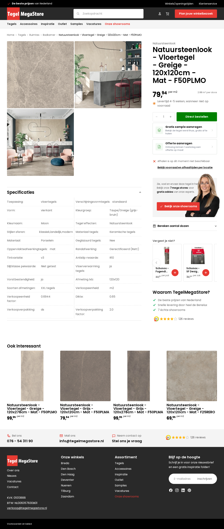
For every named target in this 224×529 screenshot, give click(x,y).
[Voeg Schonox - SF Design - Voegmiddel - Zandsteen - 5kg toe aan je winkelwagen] (205, 272)
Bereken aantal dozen (173, 226)
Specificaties (20, 192)
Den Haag (67, 474)
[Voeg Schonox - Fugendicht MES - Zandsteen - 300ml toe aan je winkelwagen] (175, 272)
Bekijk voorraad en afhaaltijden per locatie (185, 167)
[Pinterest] (189, 490)
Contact (13, 487)
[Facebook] (171, 490)
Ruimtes (34, 35)
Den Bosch (68, 469)
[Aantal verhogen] (170, 117)
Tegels (22, 35)
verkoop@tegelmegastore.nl (27, 508)
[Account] (160, 14)
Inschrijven (204, 479)
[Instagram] (177, 490)
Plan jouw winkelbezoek (196, 14)
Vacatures (14, 481)
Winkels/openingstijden (179, 3)
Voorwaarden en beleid (19, 523)
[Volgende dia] (213, 263)
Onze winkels (72, 457)
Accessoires (123, 469)
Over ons (13, 470)
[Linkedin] (183, 490)
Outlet (119, 480)
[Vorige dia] (156, 263)
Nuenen (66, 485)
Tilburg (65, 491)
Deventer (67, 480)
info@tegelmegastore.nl (81, 441)
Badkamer (49, 35)
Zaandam (67, 496)
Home (10, 35)
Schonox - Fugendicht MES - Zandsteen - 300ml (162, 270)
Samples (121, 485)
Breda (65, 463)
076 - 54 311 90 (20, 441)
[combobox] (104, 13)
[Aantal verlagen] (156, 117)
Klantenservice (208, 3)
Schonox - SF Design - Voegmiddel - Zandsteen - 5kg (193, 270)
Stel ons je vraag (127, 441)
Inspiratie (121, 474)
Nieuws (11, 476)
